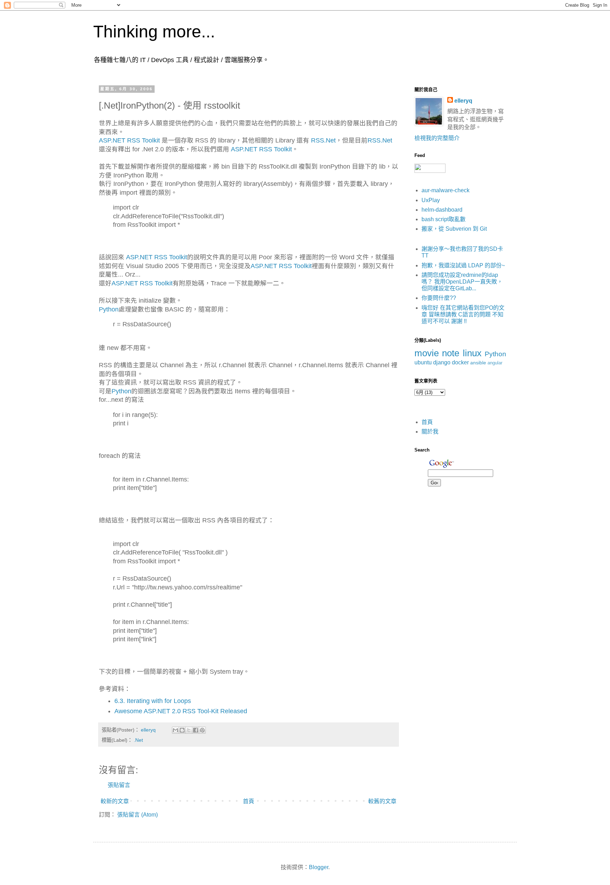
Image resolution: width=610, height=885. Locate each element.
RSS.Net (323, 140)
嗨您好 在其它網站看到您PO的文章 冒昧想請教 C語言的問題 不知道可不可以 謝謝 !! (462, 314)
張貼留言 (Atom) (137, 815)
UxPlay (430, 200)
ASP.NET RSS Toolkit (129, 140)
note (450, 353)
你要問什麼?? (438, 298)
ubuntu (423, 362)
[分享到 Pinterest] (202, 730)
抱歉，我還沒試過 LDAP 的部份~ (463, 265)
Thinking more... (154, 31)
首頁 (248, 801)
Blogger (318, 867)
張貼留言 (119, 785)
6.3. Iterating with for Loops (152, 700)
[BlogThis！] (182, 730)
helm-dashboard (441, 210)
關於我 (429, 432)
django (441, 362)
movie (426, 353)
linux (472, 353)
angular (495, 362)
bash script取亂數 (443, 219)
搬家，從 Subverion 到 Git (454, 229)
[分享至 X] (188, 730)
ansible (478, 362)
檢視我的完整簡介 (437, 138)
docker (460, 362)
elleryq (463, 101)
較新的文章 (115, 801)
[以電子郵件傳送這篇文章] (175, 730)
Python (109, 309)
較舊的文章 (382, 801)
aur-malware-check (445, 190)
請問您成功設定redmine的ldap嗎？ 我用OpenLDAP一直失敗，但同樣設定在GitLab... (462, 281)
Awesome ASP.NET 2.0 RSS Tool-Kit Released (180, 711)
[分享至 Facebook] (195, 730)
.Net (138, 740)
